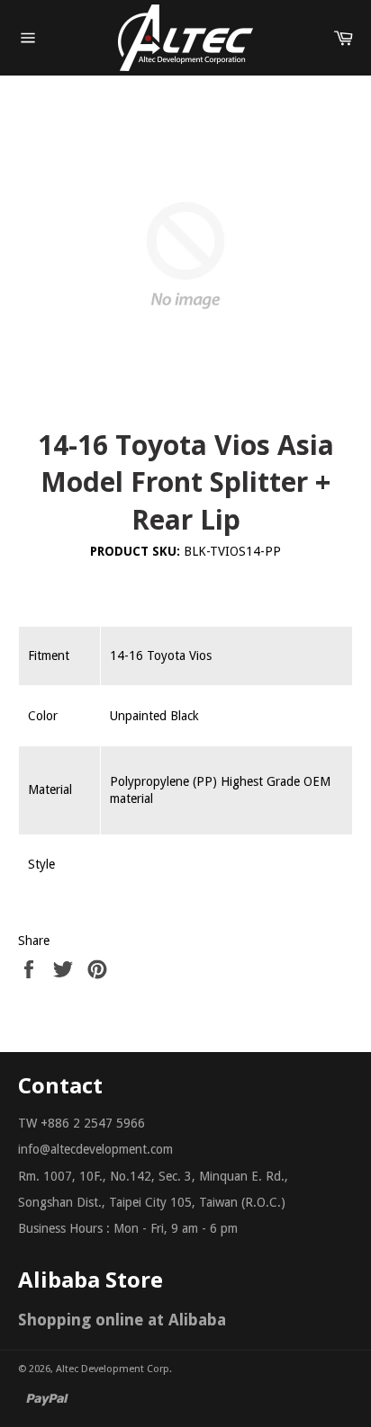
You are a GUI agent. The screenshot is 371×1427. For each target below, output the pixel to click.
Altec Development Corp (112, 1369)
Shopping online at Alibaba (122, 1319)
